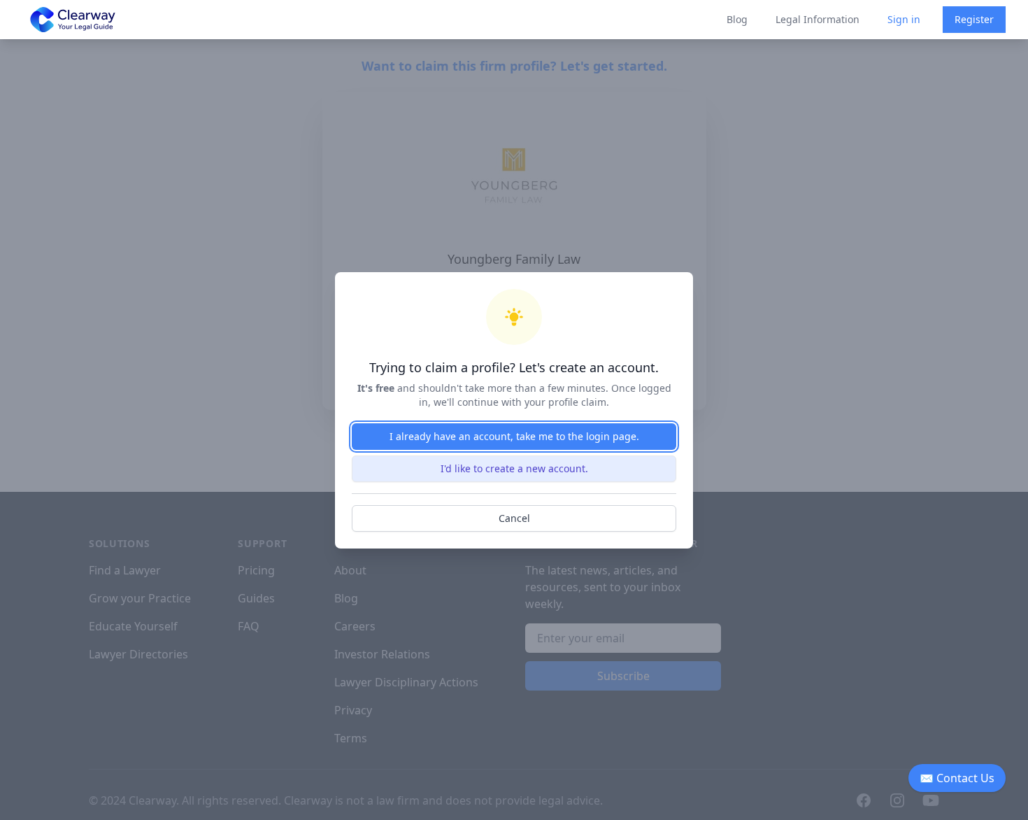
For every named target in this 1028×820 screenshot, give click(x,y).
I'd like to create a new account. (514, 468)
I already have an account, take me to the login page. (514, 436)
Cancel (514, 518)
